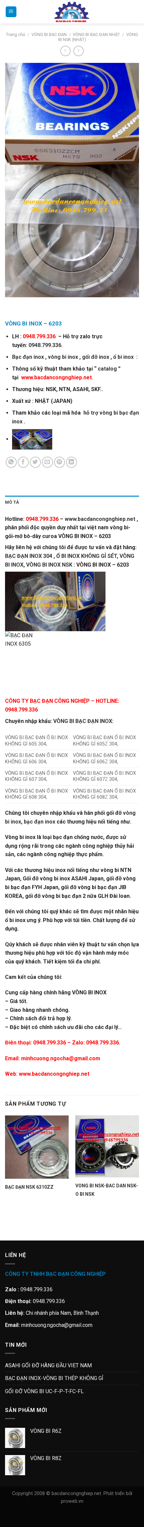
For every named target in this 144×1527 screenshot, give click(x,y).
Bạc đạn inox (28, 357)
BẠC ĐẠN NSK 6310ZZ (29, 1187)
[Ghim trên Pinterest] (59, 462)
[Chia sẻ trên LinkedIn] (71, 462)
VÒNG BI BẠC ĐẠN (49, 34)
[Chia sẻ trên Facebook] (23, 462)
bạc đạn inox (39, 821)
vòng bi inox (63, 357)
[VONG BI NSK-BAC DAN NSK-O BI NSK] (107, 1146)
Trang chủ (15, 34)
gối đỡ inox (95, 357)
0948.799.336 (44, 345)
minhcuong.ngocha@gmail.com (60, 1058)
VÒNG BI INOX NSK (49, 565)
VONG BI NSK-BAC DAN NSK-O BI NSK (106, 1190)
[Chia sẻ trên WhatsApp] (11, 462)
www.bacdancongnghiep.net (54, 1074)
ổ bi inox (123, 357)
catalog (107, 369)
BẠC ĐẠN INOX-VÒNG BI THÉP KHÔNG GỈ (54, 1378)
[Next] (30, 303)
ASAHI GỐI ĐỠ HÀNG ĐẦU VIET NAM (48, 1365)
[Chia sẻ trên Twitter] (35, 462)
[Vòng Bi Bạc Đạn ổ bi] (72, 12)
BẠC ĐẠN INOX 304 (28, 556)
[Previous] (11, 303)
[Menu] (11, 11)
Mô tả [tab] (12, 502)
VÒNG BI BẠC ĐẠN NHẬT (96, 34)
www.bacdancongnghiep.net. (57, 377)
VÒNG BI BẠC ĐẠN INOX (82, 721)
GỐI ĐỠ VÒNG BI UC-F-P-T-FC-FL (44, 1391)
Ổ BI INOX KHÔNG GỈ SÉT (86, 556)
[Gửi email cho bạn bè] (47, 462)
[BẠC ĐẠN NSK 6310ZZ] (37, 1147)
